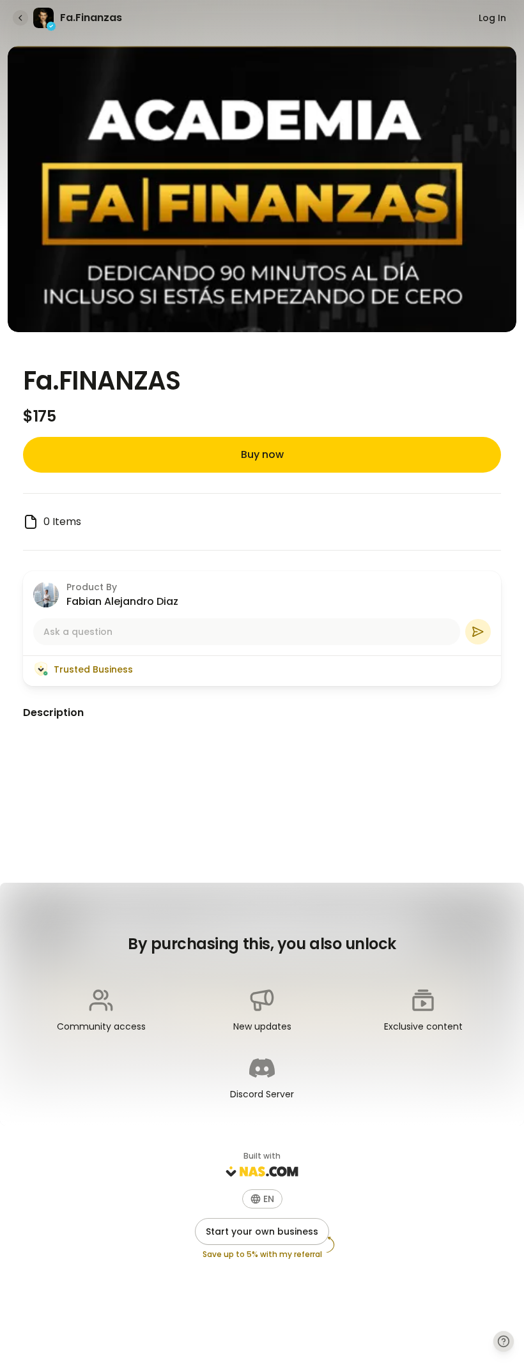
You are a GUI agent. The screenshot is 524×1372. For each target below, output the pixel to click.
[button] (262, 1198)
